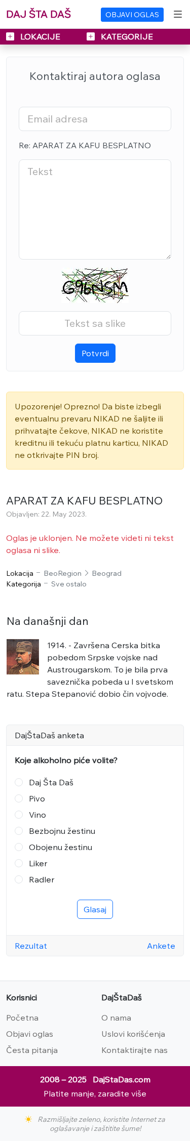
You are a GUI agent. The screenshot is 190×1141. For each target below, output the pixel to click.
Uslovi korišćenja (133, 1034)
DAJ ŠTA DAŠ (38, 14)
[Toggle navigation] (178, 14)
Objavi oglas (29, 1034)
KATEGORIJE (126, 36)
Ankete (161, 946)
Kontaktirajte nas (134, 1050)
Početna (22, 1017)
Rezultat (31, 946)
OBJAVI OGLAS (132, 14)
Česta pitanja (32, 1050)
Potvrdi (95, 353)
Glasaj (95, 909)
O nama (116, 1017)
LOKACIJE (40, 36)
